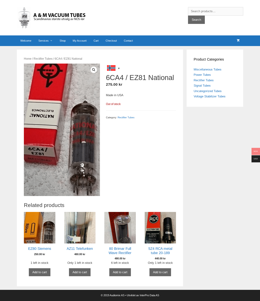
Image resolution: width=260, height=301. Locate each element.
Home (27, 58)
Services (43, 40)
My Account (79, 40)
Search (196, 19)
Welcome (25, 40)
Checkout (111, 40)
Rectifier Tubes (43, 58)
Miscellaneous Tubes (207, 69)
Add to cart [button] (39, 272)
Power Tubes (202, 74)
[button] (94, 70)
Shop (63, 40)
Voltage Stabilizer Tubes (210, 96)
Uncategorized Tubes (208, 91)
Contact (128, 40)
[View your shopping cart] (238, 40)
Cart (96, 40)
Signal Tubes (202, 85)
